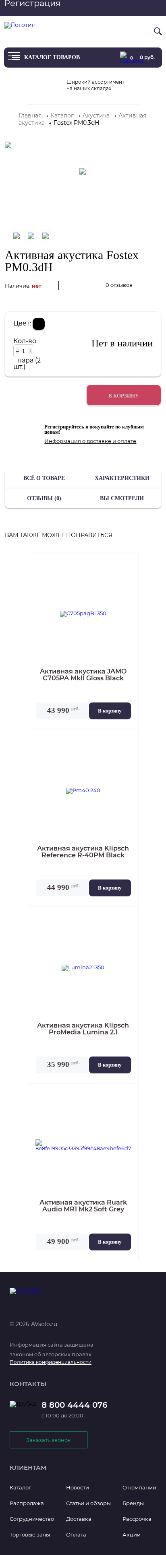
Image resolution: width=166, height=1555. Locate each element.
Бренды (133, 1503)
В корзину (110, 711)
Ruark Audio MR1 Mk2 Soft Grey (83, 1206)
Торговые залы (30, 1534)
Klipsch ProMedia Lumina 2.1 (83, 1029)
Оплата (76, 1534)
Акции (131, 1534)
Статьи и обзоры (88, 1503)
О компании (139, 1487)
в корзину (123, 396)
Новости (77, 1487)
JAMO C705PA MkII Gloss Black (83, 675)
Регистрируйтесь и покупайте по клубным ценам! (94, 429)
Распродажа (27, 1503)
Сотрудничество (32, 1519)
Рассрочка (136, 1519)
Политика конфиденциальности (50, 1362)
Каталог (20, 1487)
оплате (126, 441)
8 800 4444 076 (124, 31)
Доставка (78, 1519)
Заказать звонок (48, 1440)
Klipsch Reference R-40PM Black (83, 852)
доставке (99, 441)
